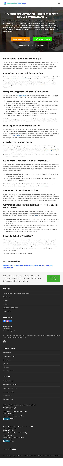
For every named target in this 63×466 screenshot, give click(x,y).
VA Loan (5, 364)
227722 (14, 449)
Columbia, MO (18, 266)
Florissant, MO (28, 266)
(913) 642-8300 (39, 45)
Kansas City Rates (8, 381)
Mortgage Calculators (9, 385)
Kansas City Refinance (10, 388)
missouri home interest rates (19, 79)
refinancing (44, 186)
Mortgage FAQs (8, 399)
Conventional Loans (9, 356)
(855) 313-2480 (11, 435)
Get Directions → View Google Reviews (13, 416)
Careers (5, 300)
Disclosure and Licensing (10, 308)
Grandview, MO (39, 266)
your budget (42, 85)
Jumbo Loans (7, 360)
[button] (59, 3)
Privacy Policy (7, 311)
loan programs (21, 96)
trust (36, 216)
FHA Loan (6, 367)
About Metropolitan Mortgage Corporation (16, 293)
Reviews (5, 304)
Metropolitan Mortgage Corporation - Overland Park (19, 405)
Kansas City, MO (8, 266)
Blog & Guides (7, 395)
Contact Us (6, 297)
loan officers (16, 136)
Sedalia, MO (48, 266)
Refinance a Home (42, 39)
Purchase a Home (20, 39)
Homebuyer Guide (8, 392)
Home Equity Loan (8, 371)
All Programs (7, 353)
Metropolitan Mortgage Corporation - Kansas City (18, 427)
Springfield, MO (8, 268)
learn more (19, 246)
